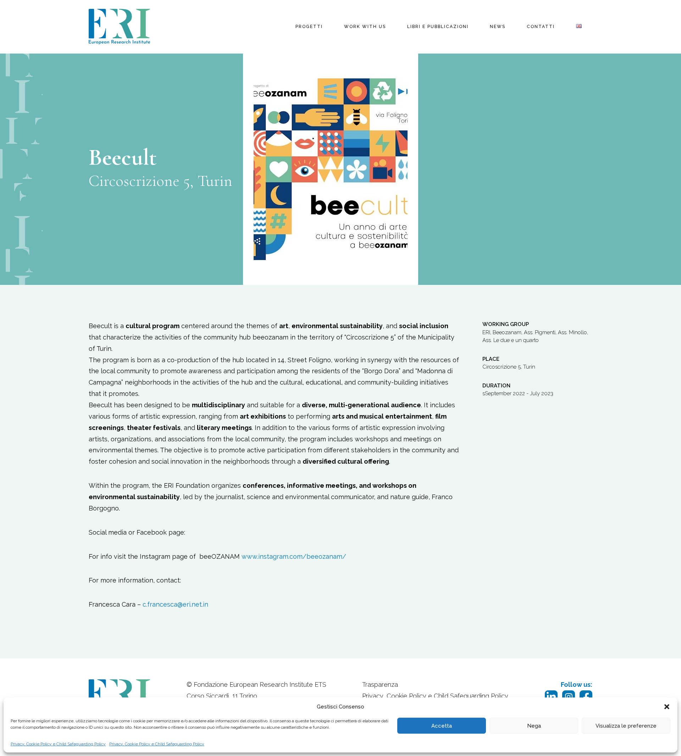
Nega (534, 726)
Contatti (541, 26)
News (497, 26)
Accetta (441, 726)
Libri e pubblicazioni (438, 26)
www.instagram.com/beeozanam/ (294, 556)
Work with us (365, 26)
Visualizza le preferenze (626, 726)
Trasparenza (380, 684)
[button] (666, 706)
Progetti (309, 26)
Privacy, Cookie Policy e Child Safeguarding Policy (58, 743)
